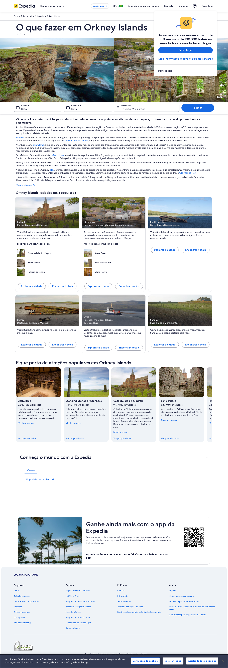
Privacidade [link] (122, 596)
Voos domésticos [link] (73, 612)
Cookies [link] (121, 590)
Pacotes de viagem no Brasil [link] (78, 606)
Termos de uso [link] (124, 601)
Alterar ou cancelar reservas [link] (181, 596)
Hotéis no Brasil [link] (72, 596)
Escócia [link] (40, 16)
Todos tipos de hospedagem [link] (79, 622)
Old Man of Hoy (187, 172)
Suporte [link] (172, 590)
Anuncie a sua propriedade (143, 5)
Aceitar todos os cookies (202, 661)
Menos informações (26, 185)
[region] (114, 661)
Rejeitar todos (173, 661)
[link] (185, 70)
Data (24, 109)
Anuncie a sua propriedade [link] (26, 601)
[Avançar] (212, 404)
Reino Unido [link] (28, 16)
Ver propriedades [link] (27, 438)
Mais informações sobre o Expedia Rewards (185, 58)
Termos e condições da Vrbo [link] (130, 606)
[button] (114, 457)
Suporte (169, 5)
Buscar (198, 107)
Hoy (52, 169)
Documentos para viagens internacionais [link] (187, 614)
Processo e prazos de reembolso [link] (183, 601)
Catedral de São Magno (75, 140)
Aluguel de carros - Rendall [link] (40, 479)
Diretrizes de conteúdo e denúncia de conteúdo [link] (139, 612)
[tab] (31, 470)
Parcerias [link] (18, 606)
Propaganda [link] (19, 617)
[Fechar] (222, 660)
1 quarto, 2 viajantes (133, 109)
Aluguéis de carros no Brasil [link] (78, 617)
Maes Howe (58, 155)
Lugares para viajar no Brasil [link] (78, 590)
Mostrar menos (26, 423)
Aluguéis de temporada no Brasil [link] (80, 601)
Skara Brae (38, 144)
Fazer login (207, 5)
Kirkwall (20, 137)
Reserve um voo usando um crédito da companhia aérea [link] (192, 608)
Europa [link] (17, 16)
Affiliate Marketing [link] (22, 622)
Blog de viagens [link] (73, 628)
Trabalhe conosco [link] (22, 596)
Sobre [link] (16, 590)
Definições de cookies (145, 661)
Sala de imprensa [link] (22, 612)
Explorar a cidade (32, 286)
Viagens (183, 5)
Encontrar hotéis (62, 286)
